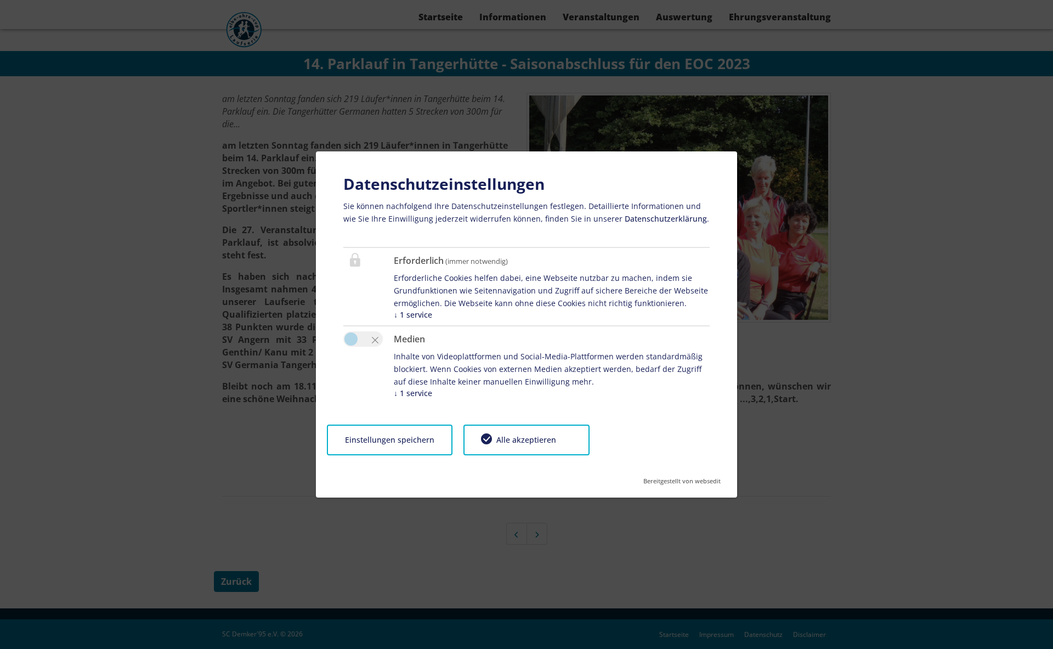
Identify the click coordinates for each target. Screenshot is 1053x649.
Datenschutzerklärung (666, 218)
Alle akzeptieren (526, 439)
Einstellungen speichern (389, 439)
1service (413, 314)
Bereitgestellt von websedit (682, 477)
